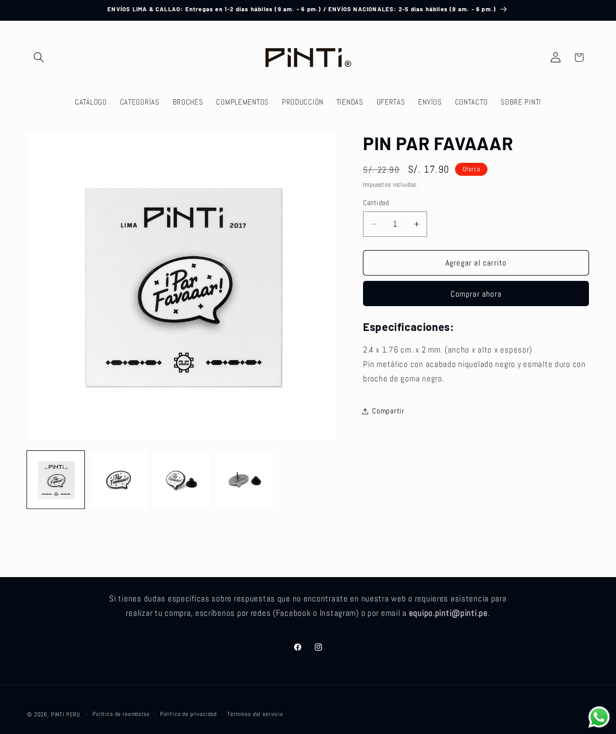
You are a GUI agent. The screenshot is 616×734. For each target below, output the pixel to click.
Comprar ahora (476, 294)
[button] (39, 57)
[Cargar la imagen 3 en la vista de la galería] (181, 479)
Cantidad (376, 203)
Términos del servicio (255, 714)
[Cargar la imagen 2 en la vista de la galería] (118, 479)
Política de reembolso (121, 714)
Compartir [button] (388, 411)
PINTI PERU (65, 714)
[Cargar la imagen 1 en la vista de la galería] (55, 479)
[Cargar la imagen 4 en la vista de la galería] (244, 479)
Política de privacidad (188, 714)
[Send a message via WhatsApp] (599, 717)
